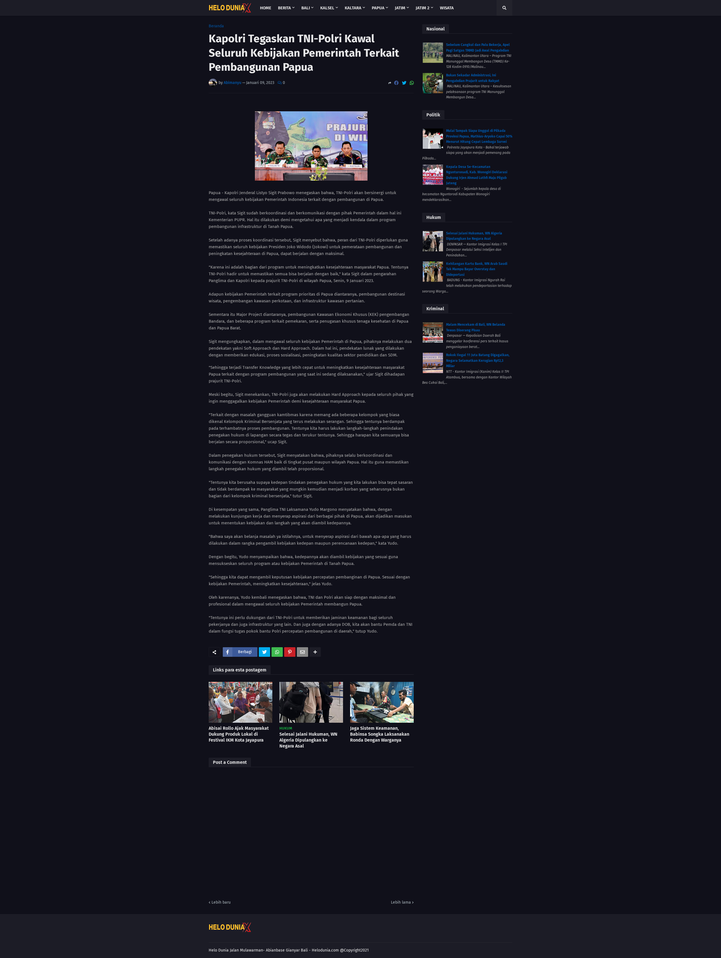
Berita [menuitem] (284, 7)
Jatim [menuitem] (400, 7)
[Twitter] (404, 83)
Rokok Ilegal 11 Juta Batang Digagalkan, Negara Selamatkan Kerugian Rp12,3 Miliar (477, 360)
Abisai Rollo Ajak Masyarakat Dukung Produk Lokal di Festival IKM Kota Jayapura (239, 734)
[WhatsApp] (412, 83)
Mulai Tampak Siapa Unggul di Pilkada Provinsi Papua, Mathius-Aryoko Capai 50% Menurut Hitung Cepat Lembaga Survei (479, 136)
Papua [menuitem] (378, 7)
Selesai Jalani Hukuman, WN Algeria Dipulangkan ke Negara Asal (308, 740)
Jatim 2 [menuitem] (423, 7)
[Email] (302, 652)
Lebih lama (401, 902)
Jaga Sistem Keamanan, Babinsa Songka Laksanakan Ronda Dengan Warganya (379, 734)
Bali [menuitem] (305, 7)
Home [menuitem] (265, 7)
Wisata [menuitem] (447, 7)
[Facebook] (396, 83)
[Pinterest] (289, 652)
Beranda (216, 26)
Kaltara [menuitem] (353, 7)
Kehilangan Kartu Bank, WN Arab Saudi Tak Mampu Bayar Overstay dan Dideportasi (476, 269)
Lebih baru (221, 902)
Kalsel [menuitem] (327, 7)
